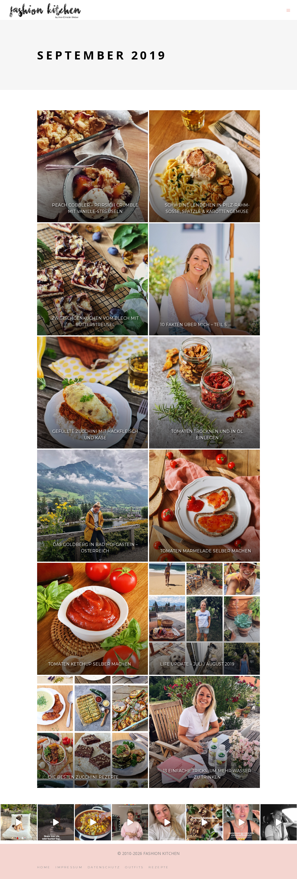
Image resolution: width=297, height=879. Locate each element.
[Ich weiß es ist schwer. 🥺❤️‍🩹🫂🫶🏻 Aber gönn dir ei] (167, 822)
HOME (43, 867)
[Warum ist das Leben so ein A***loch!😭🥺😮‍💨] (241, 822)
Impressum (69, 867)
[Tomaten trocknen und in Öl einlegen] (204, 392)
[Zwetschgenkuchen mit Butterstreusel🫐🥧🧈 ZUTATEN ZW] (204, 822)
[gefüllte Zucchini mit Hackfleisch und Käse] (92, 392)
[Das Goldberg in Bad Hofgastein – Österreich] (92, 506)
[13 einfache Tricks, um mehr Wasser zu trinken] (204, 732)
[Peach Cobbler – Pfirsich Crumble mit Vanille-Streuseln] (92, 166)
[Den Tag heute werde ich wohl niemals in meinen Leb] (56, 822)
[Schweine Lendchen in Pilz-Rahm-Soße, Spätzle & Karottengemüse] (204, 166)
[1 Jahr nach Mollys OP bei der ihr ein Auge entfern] (19, 822)
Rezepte (158, 867)
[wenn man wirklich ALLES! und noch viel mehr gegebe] (278, 822)
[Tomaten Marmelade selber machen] (204, 506)
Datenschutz (104, 867)
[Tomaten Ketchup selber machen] (92, 619)
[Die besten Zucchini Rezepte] (92, 732)
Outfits (134, 867)
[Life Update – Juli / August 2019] (204, 619)
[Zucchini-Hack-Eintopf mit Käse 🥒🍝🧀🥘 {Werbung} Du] (93, 822)
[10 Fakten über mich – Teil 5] (204, 279)
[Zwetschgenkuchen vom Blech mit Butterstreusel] (92, 279)
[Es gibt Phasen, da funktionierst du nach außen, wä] (130, 822)
